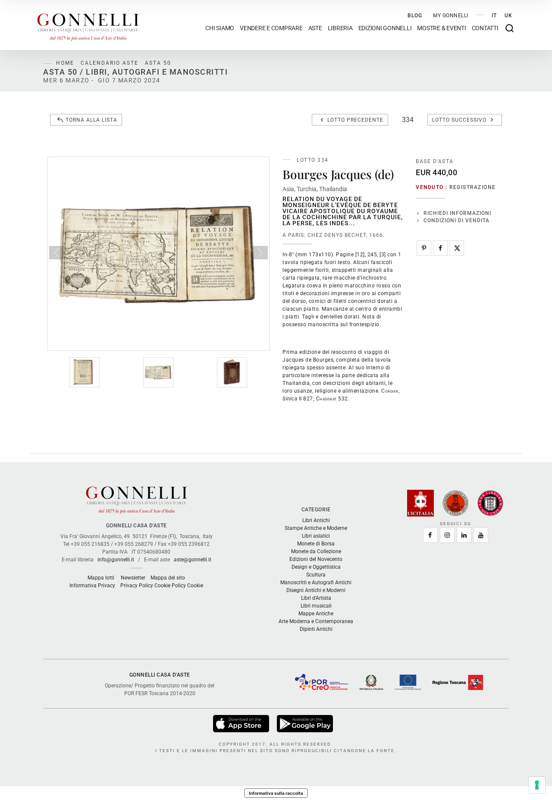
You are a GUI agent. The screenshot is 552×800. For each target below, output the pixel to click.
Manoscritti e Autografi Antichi (315, 583)
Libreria (340, 28)
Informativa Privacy (92, 586)
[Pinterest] (424, 248)
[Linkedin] (464, 535)
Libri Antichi (316, 520)
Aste (315, 28)
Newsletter (133, 578)
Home (65, 63)
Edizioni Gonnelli (385, 28)
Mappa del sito (168, 578)
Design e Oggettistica (316, 567)
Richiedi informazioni (457, 213)
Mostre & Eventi (441, 28)
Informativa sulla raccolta (276, 793)
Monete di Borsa (316, 544)
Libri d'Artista (316, 598)
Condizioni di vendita (456, 220)
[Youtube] (481, 535)
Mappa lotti (101, 578)
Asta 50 (158, 63)
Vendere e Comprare (271, 28)
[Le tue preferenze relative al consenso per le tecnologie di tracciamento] (537, 785)
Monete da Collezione (316, 551)
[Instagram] (447, 535)
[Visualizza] (241, 723)
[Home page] (88, 25)
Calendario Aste (109, 63)
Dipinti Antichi (316, 629)
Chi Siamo (219, 28)
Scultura (316, 575)
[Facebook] (440, 248)
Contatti (485, 28)
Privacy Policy (136, 586)
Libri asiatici (316, 536)
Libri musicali (316, 606)
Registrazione (472, 187)
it (494, 16)
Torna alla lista (91, 120)
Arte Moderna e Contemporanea (316, 621)
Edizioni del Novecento (315, 559)
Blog (415, 16)
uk (508, 16)
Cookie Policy (170, 586)
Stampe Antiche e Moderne (316, 528)
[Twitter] (456, 248)
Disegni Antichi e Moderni (315, 590)
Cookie (195, 586)
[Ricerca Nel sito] (509, 28)
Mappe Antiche (315, 614)
